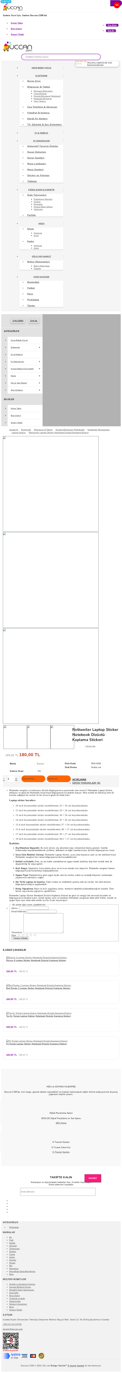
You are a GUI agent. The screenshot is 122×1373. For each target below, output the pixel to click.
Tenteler (37, 268)
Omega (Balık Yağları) (43, 207)
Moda (41, 223)
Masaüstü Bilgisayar (43, 98)
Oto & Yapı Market (41, 256)
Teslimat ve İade (17, 1298)
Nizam (12, 1263)
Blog (11, 1307)
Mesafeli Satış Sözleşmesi (21, 1290)
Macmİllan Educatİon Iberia (22, 1271)
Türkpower (14, 1248)
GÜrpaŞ (13, 1245)
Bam (11, 1274)
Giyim (36, 235)
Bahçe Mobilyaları (42, 266)
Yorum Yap (90, 746)
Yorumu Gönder (20, 938)
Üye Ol (34, 320)
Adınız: (14, 908)
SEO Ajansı (61, 1123)
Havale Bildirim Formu (20, 1287)
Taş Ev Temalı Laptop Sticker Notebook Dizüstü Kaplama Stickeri (38, 1016)
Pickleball (14, 1227)
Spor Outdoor (41, 277)
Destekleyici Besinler (43, 199)
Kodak (12, 1243)
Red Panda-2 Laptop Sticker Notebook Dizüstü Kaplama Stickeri (38, 988)
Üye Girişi (18, 320)
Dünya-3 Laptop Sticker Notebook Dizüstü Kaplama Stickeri (36, 960)
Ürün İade (13, 1292)
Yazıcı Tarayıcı (40, 101)
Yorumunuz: (17, 932)
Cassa (12, 1254)
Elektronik (41, 75)
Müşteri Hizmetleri (18, 1304)
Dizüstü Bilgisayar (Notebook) (47, 96)
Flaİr (11, 1240)
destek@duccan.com (13, 1329)
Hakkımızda (15, 1301)
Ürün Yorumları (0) (86, 783)
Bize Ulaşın (16, 28)
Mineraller (38, 204)
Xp (10, 1237)
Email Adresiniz (18, 911)
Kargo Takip (17, 23)
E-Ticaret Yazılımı (61, 1152)
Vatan (12, 1257)
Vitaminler (38, 209)
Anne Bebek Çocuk (41, 68)
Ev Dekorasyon (41, 141)
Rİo (10, 1265)
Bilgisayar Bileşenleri (43, 91)
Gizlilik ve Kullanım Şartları (22, 1284)
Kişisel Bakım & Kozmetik (41, 189)
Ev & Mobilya (41, 133)
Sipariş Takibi (17, 34)
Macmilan (13, 1268)
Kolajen (37, 202)
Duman (12, 1260)
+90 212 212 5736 (12, 1324)
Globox (12, 1251)
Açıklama (79, 779)
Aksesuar (38, 233)
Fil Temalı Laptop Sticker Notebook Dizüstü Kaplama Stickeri (36, 1044)
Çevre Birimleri (40, 93)
